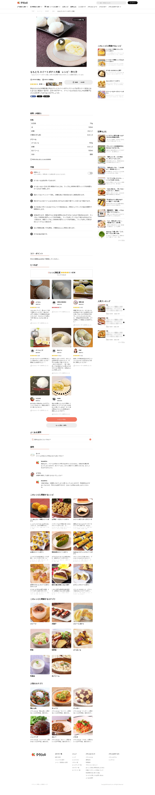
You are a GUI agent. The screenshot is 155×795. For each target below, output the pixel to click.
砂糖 (32, 131)
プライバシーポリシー (92, 765)
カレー (54, 737)
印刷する (47, 96)
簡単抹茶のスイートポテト (60, 552)
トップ (74, 757)
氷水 (32, 154)
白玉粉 (33, 123)
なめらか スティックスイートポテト (83, 552)
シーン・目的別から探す (61, 762)
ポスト (40, 96)
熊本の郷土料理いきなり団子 (60, 585)
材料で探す (58, 757)
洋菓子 (54, 624)
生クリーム (35, 150)
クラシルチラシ (113, 757)
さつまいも (35, 143)
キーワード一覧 (76, 770)
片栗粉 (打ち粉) (35, 135)
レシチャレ (112, 759)
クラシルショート (92, 6)
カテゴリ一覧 (75, 767)
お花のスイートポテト (37, 552)
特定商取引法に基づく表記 (93, 772)
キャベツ (55, 708)
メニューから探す (59, 759)
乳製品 (32, 676)
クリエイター (102, 6)
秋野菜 (54, 650)
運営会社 (88, 759)
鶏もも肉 (33, 708)
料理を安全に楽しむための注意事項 (41, 159)
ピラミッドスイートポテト (81, 585)
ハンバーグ (34, 737)
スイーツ (33, 624)
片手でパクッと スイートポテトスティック (40, 585)
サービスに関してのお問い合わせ (94, 775)
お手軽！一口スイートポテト (60, 519)
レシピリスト (75, 759)
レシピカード (82, 6)
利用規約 (88, 762)
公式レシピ (65, 6)
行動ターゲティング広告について (94, 770)
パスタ (75, 737)
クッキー (76, 708)
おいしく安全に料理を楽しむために (95, 767)
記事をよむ (73, 6)
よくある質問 (89, 778)
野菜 (31, 650)
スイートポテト (78, 624)
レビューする (61, 419)
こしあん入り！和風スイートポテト (39, 520)
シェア (33, 96)
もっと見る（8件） (61, 425)
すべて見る (121, 240)
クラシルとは (89, 757)
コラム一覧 (75, 762)
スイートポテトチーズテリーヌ (82, 519)
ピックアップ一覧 (77, 765)
